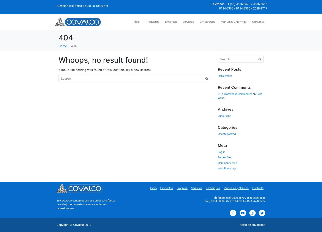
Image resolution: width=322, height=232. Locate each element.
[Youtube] (243, 213)
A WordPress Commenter (237, 93)
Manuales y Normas (233, 21)
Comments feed (227, 162)
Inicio (136, 21)
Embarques (207, 21)
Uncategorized (227, 133)
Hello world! (225, 75)
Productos (152, 21)
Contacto (258, 21)
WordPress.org (227, 168)
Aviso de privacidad (252, 225)
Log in (221, 151)
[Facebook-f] (233, 213)
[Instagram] (252, 213)
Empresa (171, 21)
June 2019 (224, 115)
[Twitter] (262, 213)
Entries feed (225, 157)
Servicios (188, 21)
